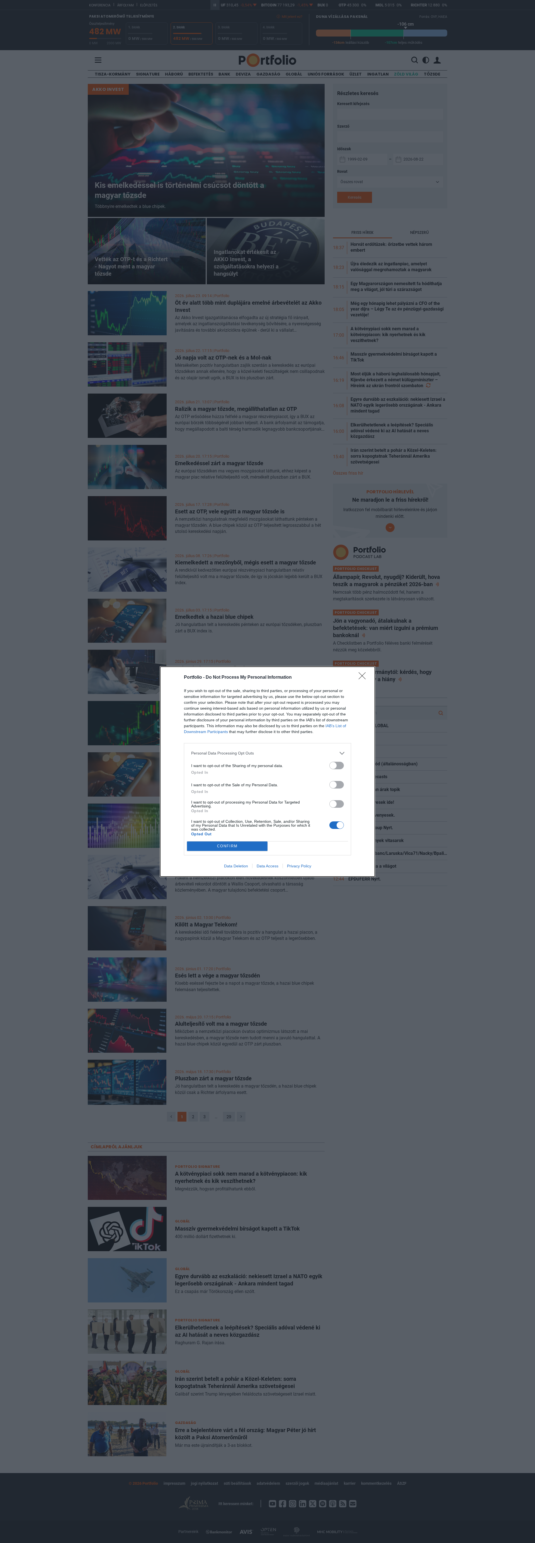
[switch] (336, 765)
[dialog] (267, 772)
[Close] (364, 677)
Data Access (267, 866)
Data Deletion (236, 866)
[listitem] (267, 753)
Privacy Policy (299, 866)
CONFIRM (227, 846)
